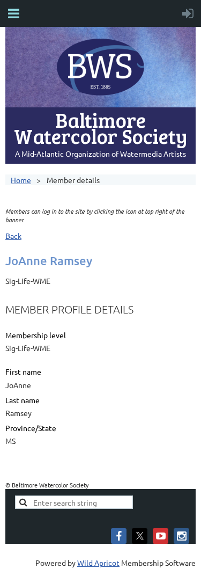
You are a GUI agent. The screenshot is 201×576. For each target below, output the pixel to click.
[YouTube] (160, 536)
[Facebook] (118, 536)
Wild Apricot (98, 562)
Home (21, 180)
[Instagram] (181, 536)
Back (13, 235)
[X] (139, 536)
